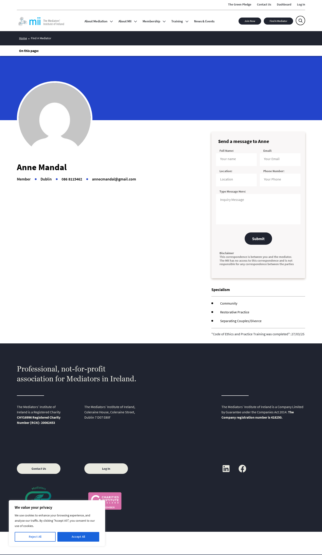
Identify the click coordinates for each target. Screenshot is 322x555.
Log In (106, 469)
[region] (57, 523)
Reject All (35, 537)
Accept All (78, 537)
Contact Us (39, 469)
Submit (258, 238)
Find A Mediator (278, 21)
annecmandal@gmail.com (114, 179)
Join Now (249, 21)
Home (23, 38)
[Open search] (300, 20)
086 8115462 (72, 179)
